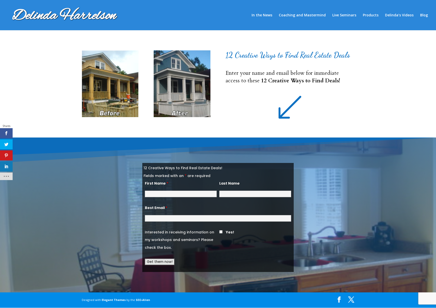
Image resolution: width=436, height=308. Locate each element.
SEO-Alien (143, 300)
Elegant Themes (114, 300)
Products (370, 15)
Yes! (230, 232)
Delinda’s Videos (399, 15)
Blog (424, 15)
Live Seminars (344, 15)
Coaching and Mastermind (302, 15)
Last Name (229, 183)
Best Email (156, 207)
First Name (156, 183)
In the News (262, 15)
